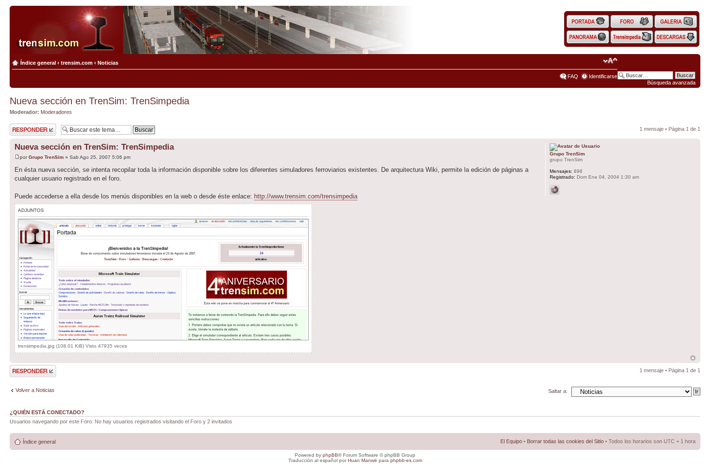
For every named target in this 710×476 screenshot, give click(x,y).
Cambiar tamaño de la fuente (610, 60)
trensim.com (77, 63)
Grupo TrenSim (46, 157)
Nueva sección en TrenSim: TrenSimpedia (99, 101)
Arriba (693, 358)
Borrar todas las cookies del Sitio (565, 441)
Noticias (108, 63)
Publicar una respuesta (24, 129)
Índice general (38, 63)
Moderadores (56, 112)
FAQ (573, 76)
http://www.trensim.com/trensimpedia (305, 196)
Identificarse (603, 76)
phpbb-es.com (406, 460)
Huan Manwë (362, 460)
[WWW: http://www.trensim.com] (554, 190)
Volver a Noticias (35, 390)
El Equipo (511, 441)
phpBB (330, 455)
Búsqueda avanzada (671, 82)
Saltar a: (558, 391)
